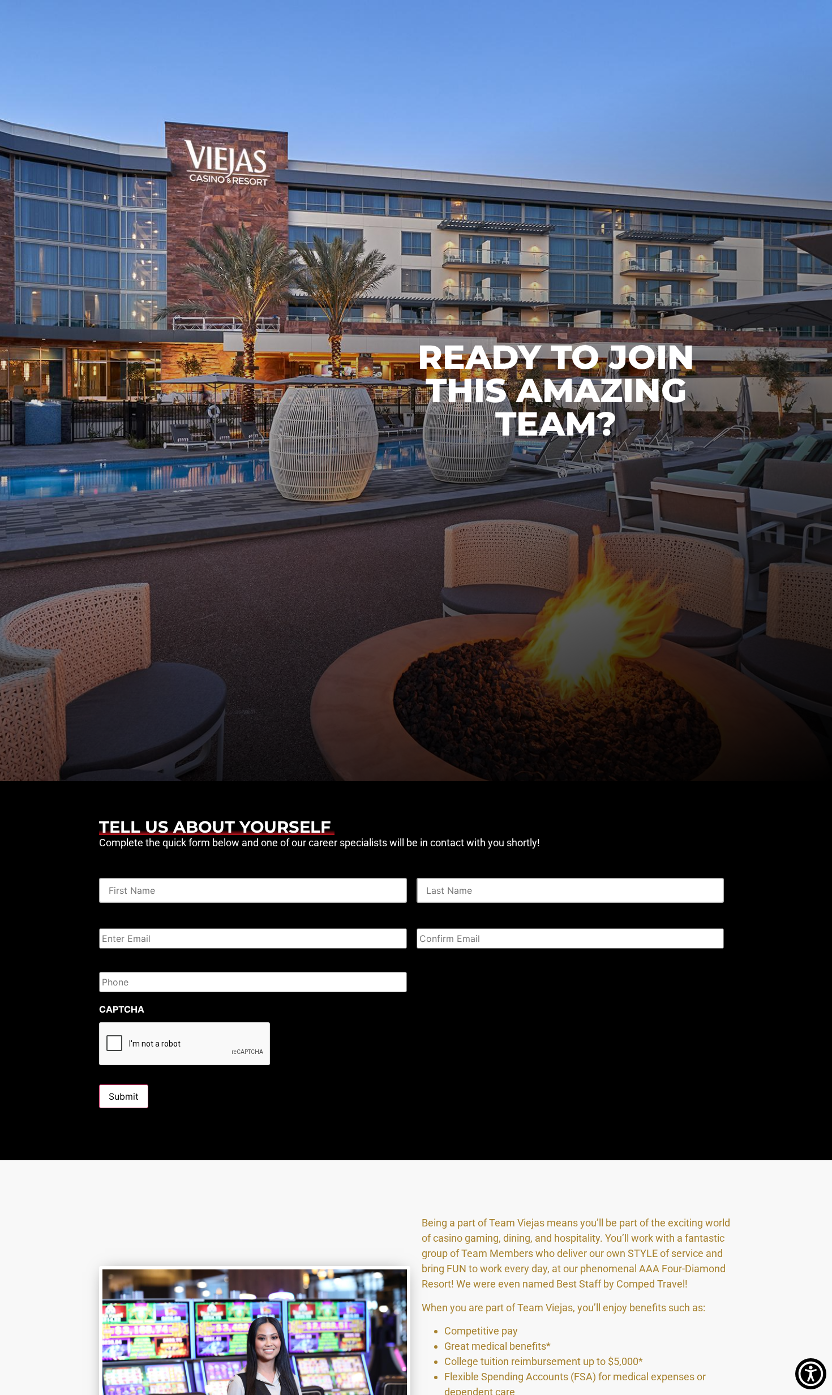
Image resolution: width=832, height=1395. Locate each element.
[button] (810, 1373)
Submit (124, 1096)
